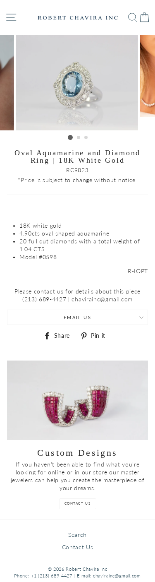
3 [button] (86, 138)
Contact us (77, 503)
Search (77, 534)
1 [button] (70, 137)
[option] (78, 82)
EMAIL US (77, 317)
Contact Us (77, 547)
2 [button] (79, 138)
